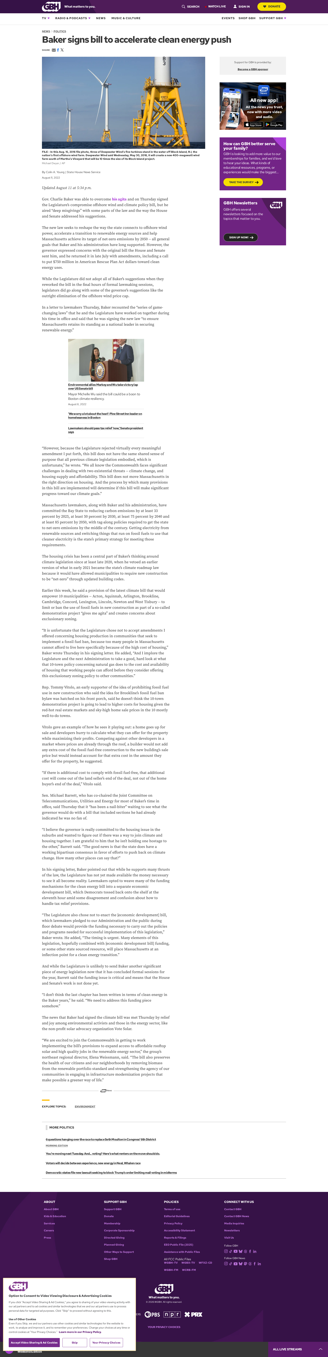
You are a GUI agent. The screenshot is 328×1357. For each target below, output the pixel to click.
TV (44, 18)
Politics (60, 31)
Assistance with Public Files (182, 1252)
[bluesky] (240, 1251)
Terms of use (172, 1209)
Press (47, 1237)
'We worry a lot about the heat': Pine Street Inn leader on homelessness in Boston (105, 416)
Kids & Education (55, 1216)
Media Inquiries (234, 1223)
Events (228, 18)
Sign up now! (238, 237)
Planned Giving (114, 1244)
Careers (49, 1230)
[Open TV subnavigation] (49, 18)
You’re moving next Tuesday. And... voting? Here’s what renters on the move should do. (103, 1154)
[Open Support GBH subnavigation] (285, 18)
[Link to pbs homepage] (152, 1314)
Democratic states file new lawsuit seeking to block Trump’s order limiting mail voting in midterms (111, 1173)
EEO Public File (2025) (178, 1244)
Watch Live (217, 6)
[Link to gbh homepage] (51, 6)
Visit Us (229, 1237)
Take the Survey (241, 182)
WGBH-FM (171, 1270)
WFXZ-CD (205, 1262)
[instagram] (226, 1251)
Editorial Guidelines (177, 1216)
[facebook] (250, 1251)
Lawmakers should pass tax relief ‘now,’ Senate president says (105, 430)
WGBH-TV (171, 1262)
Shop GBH (247, 18)
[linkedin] (254, 1251)
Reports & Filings (175, 1237)
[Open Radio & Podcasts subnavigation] (89, 18)
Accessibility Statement (179, 1230)
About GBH (51, 1209)
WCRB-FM (189, 1270)
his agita (119, 199)
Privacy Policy (173, 1223)
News (101, 18)
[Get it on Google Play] (274, 124)
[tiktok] (230, 1251)
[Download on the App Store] (253, 124)
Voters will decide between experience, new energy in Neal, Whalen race (93, 1163)
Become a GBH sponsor (253, 69)
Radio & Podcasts (71, 18)
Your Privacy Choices (164, 1327)
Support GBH (271, 18)
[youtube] (235, 1251)
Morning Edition (57, 1145)
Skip (75, 1342)
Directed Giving (114, 1237)
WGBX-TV (188, 1262)
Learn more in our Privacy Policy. (80, 1332)
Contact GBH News (236, 1216)
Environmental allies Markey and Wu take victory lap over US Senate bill (103, 387)
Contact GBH (232, 1209)
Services (49, 1223)
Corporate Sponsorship (119, 1230)
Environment (85, 1106)
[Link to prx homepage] (193, 1314)
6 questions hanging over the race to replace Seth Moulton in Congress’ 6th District (101, 1139)
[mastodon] (245, 1263)
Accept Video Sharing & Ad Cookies (34, 1342)
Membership (112, 1223)
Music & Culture (126, 18)
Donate (274, 6)
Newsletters (232, 1230)
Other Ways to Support (119, 1252)
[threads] (245, 1251)
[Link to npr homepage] (172, 1314)
